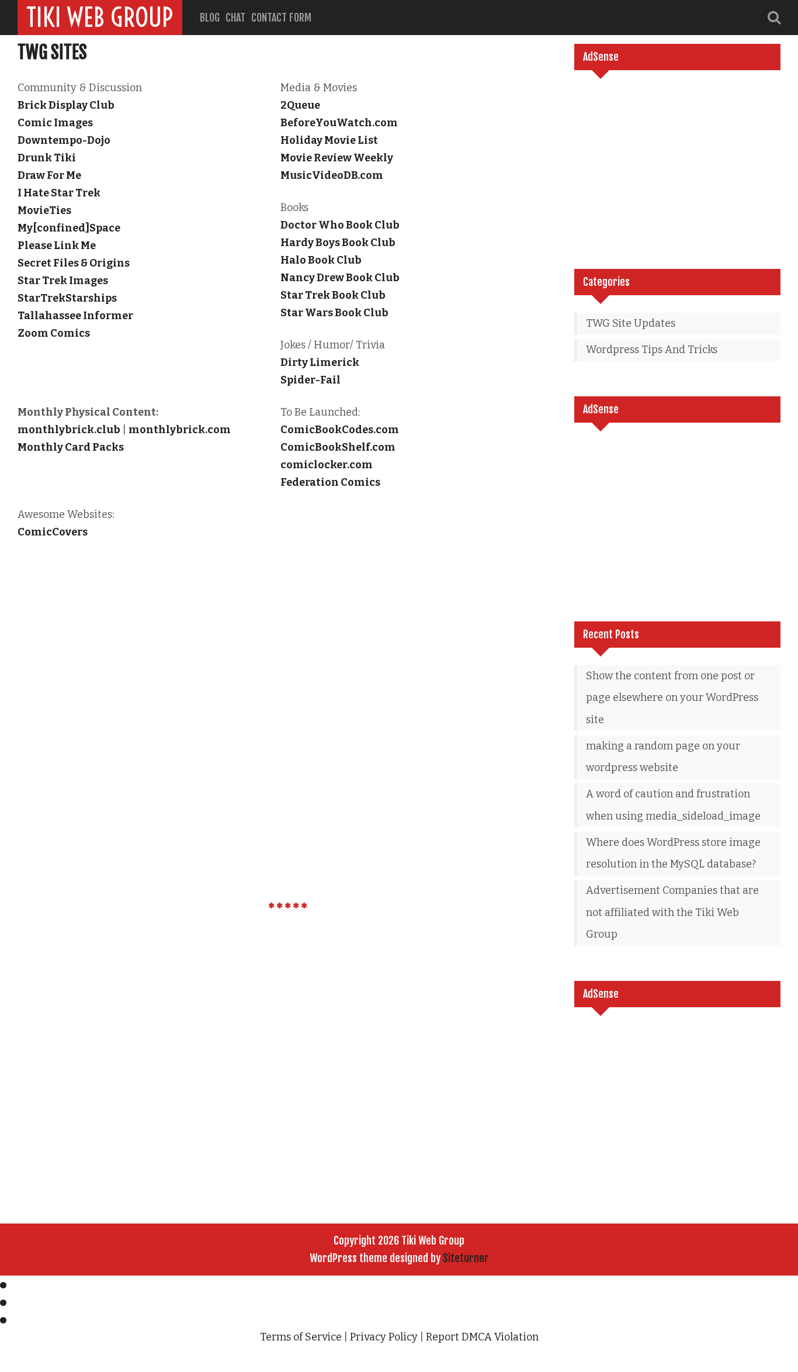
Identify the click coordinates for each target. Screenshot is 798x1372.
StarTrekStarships (67, 298)
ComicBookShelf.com (337, 447)
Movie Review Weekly (336, 157)
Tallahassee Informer (75, 315)
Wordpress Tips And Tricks (651, 349)
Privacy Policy (384, 1336)
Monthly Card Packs (71, 447)
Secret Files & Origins (74, 263)
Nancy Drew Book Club (340, 277)
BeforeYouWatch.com (339, 122)
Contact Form (281, 17)
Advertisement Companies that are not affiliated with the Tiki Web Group (672, 912)
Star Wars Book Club (334, 312)
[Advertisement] (677, 169)
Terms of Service (301, 1336)
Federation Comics (330, 482)
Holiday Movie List (329, 140)
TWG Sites (52, 52)
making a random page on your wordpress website (663, 757)
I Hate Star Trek (59, 192)
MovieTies (44, 210)
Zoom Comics (54, 333)
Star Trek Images (63, 280)
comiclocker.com (326, 464)
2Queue (300, 105)
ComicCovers (53, 532)
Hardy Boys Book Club (337, 242)
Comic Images (55, 122)
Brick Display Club (66, 105)
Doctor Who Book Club (340, 225)
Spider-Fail (310, 380)
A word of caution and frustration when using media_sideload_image (673, 804)
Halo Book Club (321, 260)
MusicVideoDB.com (331, 175)
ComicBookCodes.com (339, 429)
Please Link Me (57, 245)
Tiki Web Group (100, 17)
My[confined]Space (69, 228)
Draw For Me (49, 175)
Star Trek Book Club (333, 295)
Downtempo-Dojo (64, 140)
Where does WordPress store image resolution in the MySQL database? (673, 853)
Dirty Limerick (319, 362)
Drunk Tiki (47, 157)
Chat (235, 17)
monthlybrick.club (69, 429)
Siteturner (466, 1258)
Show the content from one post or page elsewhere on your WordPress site (672, 697)
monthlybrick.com (180, 429)
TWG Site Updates (630, 323)
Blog (210, 17)
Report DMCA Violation (482, 1336)
